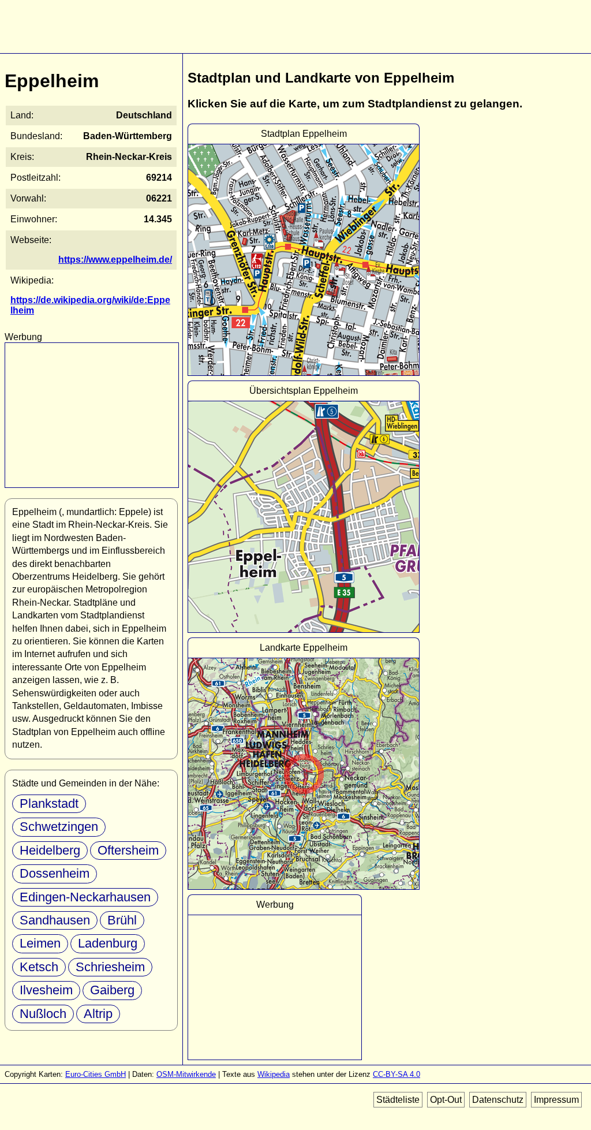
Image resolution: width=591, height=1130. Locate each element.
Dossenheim (54, 873)
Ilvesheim (46, 990)
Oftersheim (128, 850)
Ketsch (39, 967)
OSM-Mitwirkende (186, 1074)
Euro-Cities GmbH (95, 1074)
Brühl (122, 920)
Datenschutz (497, 1100)
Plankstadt (49, 803)
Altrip (98, 1013)
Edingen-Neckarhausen (85, 897)
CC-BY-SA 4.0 (396, 1074)
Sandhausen (55, 920)
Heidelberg (50, 850)
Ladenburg (107, 943)
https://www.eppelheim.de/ (115, 259)
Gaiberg (112, 990)
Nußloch (43, 1013)
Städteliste (398, 1100)
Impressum (556, 1100)
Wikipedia (273, 1074)
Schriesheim (110, 967)
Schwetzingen (59, 826)
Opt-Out (446, 1100)
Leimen (40, 943)
